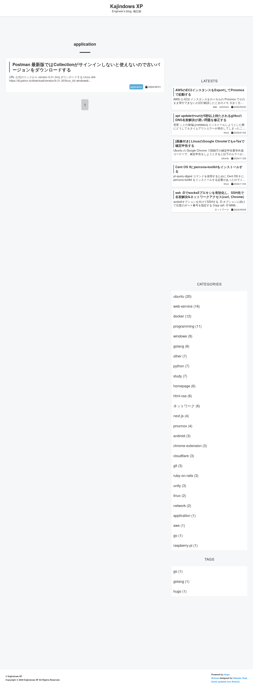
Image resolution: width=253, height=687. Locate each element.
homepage (184, 385)
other (180, 355)
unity (179, 485)
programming (187, 326)
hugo (180, 591)
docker (182, 315)
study (180, 375)
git (177, 465)
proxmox (182, 425)
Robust (215, 678)
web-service (186, 306)
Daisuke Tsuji (240, 678)
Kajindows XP (126, 6)
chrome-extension (190, 445)
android (182, 435)
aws (179, 525)
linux (179, 495)
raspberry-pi (185, 545)
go (178, 535)
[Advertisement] (85, 29)
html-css (182, 395)
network (182, 505)
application (184, 515)
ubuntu (182, 296)
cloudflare (183, 455)
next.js (181, 415)
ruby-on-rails (185, 475)
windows (182, 335)
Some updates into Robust (225, 681)
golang (181, 346)
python (181, 365)
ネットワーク (186, 405)
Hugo (227, 674)
